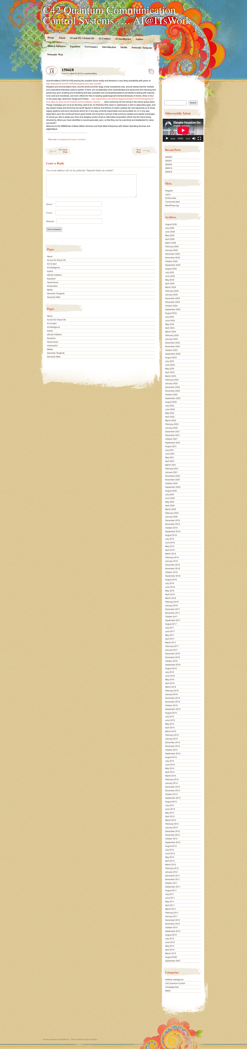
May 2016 (169, 679)
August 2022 (171, 401)
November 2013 (172, 790)
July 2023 (169, 361)
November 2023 (172, 346)
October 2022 (171, 394)
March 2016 (170, 686)
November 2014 (172, 746)
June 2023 (170, 364)
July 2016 (169, 672)
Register (169, 190)
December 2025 (172, 253)
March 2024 (170, 331)
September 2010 (172, 931)
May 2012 (169, 857)
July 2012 (169, 849)
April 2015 (170, 727)
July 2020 (169, 494)
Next (138, 150)
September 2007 (172, 960)
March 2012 (170, 864)
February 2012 (172, 868)
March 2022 (170, 420)
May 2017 (169, 635)
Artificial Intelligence (174, 979)
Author (139, 39)
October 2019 (171, 527)
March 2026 (170, 242)
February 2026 (172, 246)
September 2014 (172, 753)
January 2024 (171, 338)
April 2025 (170, 283)
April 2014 (170, 771)
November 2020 (172, 479)
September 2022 (172, 398)
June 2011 (170, 897)
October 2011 (171, 882)
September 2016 (172, 664)
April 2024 (170, 327)
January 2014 (171, 783)
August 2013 (171, 801)
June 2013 (170, 808)
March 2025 (170, 287)
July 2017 (169, 627)
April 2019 (170, 549)
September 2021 (172, 442)
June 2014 (170, 764)
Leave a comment (78, 139)
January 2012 (171, 871)
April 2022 (170, 416)
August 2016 (171, 668)
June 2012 (170, 853)
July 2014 (169, 760)
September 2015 (172, 709)
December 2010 (172, 919)
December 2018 (172, 564)
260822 (168, 156)
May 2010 (169, 945)
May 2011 (169, 901)
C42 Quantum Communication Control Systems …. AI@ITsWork (117, 14)
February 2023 (172, 379)
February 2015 (172, 734)
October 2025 (171, 261)
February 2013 (172, 823)
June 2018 (170, 586)
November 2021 (172, 435)
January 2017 (171, 649)
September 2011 (172, 886)
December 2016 (172, 653)
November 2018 (172, 568)
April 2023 (170, 372)
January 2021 (171, 472)
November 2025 (172, 257)
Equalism (75, 46)
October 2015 (171, 705)
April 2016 (170, 683)
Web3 (168, 990)
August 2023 (171, 357)
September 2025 (172, 264)
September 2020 (172, 486)
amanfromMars (91, 73)
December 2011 (172, 875)
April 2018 (170, 594)
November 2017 (172, 612)
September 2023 (172, 353)
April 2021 (170, 461)
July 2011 (169, 894)
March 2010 (170, 953)
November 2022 (172, 390)
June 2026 (170, 231)
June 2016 (170, 675)
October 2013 (171, 794)
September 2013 (172, 797)
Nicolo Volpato (91, 1039)
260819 (168, 168)
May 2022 (169, 412)
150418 (150, 70)
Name (49, 204)
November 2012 (172, 834)
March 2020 (170, 509)
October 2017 (171, 616)
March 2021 (170, 464)
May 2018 (169, 590)
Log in (168, 194)
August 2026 (171, 224)
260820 (168, 164)
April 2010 (170, 949)
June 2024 (170, 320)
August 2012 (171, 845)
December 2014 (172, 742)
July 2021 (169, 449)
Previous (63, 150)
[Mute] (194, 138)
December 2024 (172, 298)
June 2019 (170, 542)
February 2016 (172, 690)
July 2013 (169, 805)
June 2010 (170, 942)
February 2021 (172, 468)
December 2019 (172, 520)
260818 (168, 171)
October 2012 (171, 838)
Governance (91, 46)
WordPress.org (172, 205)
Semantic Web (55, 54)
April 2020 (170, 505)
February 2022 (172, 424)
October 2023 (171, 350)
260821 (168, 160)
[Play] (167, 138)
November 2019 (172, 523)
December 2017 (172, 609)
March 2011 (170, 908)
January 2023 (171, 383)
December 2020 (172, 475)
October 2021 (171, 438)
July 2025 (169, 272)
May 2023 (169, 368)
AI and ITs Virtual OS (82, 38)
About (61, 38)
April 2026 (170, 239)
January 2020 (171, 516)
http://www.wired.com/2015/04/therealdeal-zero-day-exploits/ (73, 83)
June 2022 (170, 409)
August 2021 (171, 446)
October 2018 (171, 572)
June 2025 (170, 276)
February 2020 (172, 512)
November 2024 (172, 301)
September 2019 (172, 531)
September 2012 (172, 842)
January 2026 (171, 250)
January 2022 (171, 427)
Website (50, 221)
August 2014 (171, 757)
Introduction (109, 47)
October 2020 (171, 483)
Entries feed (170, 197)
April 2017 (170, 638)
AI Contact (104, 38)
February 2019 (172, 557)
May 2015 (169, 723)
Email (49, 212)
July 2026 (169, 227)
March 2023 (170, 375)
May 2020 (169, 501)
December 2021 (172, 431)
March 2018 (170, 597)
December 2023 (172, 342)
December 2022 (172, 387)
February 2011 (172, 912)
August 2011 (171, 890)
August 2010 (171, 934)
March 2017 (170, 642)
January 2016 (171, 694)
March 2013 (170, 820)
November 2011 (172, 879)
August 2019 (171, 535)
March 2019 (170, 553)
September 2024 (172, 309)
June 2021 (170, 453)
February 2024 (172, 335)
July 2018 (169, 583)
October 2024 (171, 305)
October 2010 (171, 927)
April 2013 (170, 816)
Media (123, 47)
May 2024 (169, 324)
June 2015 (170, 720)
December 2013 (172, 786)
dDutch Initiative (56, 46)
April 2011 (170, 905)
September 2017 (172, 620)
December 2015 (172, 697)
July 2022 (169, 405)
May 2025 (169, 279)
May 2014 (169, 768)
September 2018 (172, 575)
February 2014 (172, 779)
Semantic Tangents (142, 47)
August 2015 (171, 712)
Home (50, 37)
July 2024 (169, 316)
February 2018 (172, 601)
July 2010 (169, 938)
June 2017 (170, 631)
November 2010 (172, 923)
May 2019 (169, 546)
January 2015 (171, 738)
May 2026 (169, 235)
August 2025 (171, 268)
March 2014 (170, 775)
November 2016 (172, 657)
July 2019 (169, 538)
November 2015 (172, 701)
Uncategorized (63, 139)
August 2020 (171, 490)
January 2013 (171, 827)
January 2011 (171, 916)
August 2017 (171, 623)
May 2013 (169, 812)
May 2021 (169, 457)
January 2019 (171, 560)
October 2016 (171, 660)
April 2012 (170, 860)
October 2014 (171, 749)
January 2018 (171, 605)
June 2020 (170, 498)
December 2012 (172, 831)
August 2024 (171, 313)
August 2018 (171, 579)
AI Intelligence (123, 39)
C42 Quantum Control (175, 983)
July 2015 (169, 716)
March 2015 (170, 731)
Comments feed (172, 201)
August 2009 (171, 956)
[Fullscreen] (199, 138)
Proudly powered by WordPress (56, 1039)
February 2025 (172, 290)
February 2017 (172, 646)
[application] (183, 130)
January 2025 (171, 294)
